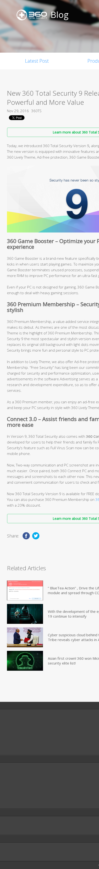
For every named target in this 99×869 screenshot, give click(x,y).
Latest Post (37, 61)
